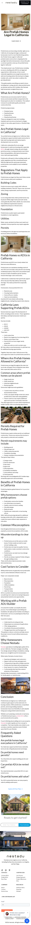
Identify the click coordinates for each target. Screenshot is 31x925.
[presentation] (10, 825)
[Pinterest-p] (9, 870)
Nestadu (3, 647)
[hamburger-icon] (2, 2)
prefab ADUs (20, 716)
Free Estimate (24, 825)
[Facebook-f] (2, 870)
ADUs (2, 149)
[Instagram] (6, 870)
